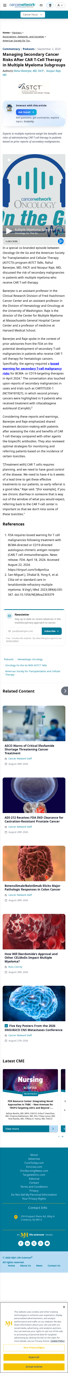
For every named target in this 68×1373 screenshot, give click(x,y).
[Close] (64, 1307)
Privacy (34, 1190)
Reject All (34, 1357)
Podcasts (9, 659)
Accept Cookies (34, 1366)
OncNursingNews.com (34, 1171)
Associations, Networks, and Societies (23, 36)
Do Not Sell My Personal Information (34, 1194)
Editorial (34, 1179)
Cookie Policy (58, 1340)
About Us (25, 1265)
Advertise (34, 1159)
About (34, 1155)
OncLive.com (34, 1167)
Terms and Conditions (34, 1186)
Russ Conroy (15, 966)
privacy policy (12, 640)
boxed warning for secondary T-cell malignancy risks (32, 368)
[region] (34, 1337)
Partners (17, 32)
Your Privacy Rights (34, 1198)
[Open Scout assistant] (50, 5)
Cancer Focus (30, 14)
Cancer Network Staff (20, 758)
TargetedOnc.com (34, 1175)
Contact (34, 1183)
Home (6, 32)
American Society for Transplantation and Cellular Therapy (32, 673)
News (39, 1265)
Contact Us (54, 1265)
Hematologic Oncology (30, 659)
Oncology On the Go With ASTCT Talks (26, 665)
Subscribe (49, 631)
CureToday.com (34, 1163)
